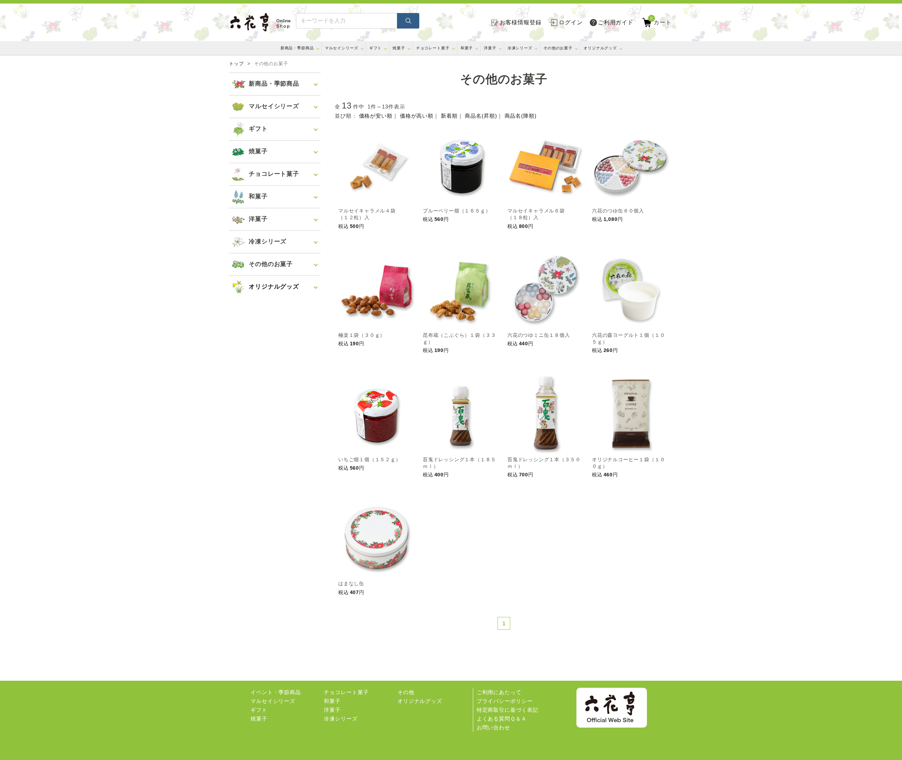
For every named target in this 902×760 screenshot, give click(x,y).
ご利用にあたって (499, 692)
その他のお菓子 (558, 48)
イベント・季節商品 (276, 692)
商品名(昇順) (481, 116)
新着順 (449, 116)
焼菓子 (399, 48)
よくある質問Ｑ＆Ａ (502, 719)
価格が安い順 (376, 116)
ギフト (375, 48)
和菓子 (467, 48)
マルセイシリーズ (341, 48)
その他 (405, 692)
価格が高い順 (416, 116)
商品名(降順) (521, 116)
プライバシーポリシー (505, 701)
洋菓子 (490, 48)
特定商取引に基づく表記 (507, 710)
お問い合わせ (493, 727)
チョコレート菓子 (433, 48)
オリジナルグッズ (600, 48)
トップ (236, 63)
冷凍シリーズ (519, 48)
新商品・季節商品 (297, 48)
